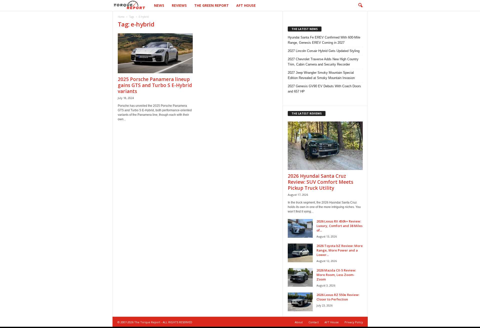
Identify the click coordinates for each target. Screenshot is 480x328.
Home (121, 16)
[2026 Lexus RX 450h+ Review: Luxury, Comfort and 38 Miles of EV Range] (300, 228)
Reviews (179, 5)
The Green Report (211, 5)
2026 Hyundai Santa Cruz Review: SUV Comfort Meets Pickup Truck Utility (320, 182)
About (299, 322)
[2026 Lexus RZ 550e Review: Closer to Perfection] (300, 301)
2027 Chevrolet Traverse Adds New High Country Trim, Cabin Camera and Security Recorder (323, 61)
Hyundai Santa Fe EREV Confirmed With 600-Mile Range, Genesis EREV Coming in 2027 (324, 40)
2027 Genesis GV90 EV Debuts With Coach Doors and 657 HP (324, 88)
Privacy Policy (353, 322)
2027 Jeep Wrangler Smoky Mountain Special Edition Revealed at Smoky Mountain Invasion (321, 75)
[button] (360, 5)
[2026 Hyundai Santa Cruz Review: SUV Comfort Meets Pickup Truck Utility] (325, 146)
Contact (313, 322)
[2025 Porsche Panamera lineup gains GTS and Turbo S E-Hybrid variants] (155, 53)
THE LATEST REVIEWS (307, 113)
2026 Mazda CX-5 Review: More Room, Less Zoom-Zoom (336, 275)
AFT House (246, 5)
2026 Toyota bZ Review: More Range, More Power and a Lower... (339, 250)
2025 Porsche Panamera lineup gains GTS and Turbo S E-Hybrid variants (155, 85)
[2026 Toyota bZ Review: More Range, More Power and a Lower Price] (300, 253)
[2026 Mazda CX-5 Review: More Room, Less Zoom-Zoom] (300, 277)
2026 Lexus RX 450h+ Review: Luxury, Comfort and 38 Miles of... (339, 225)
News (159, 5)
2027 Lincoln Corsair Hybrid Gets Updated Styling (324, 51)
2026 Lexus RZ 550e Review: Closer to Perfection (337, 297)
